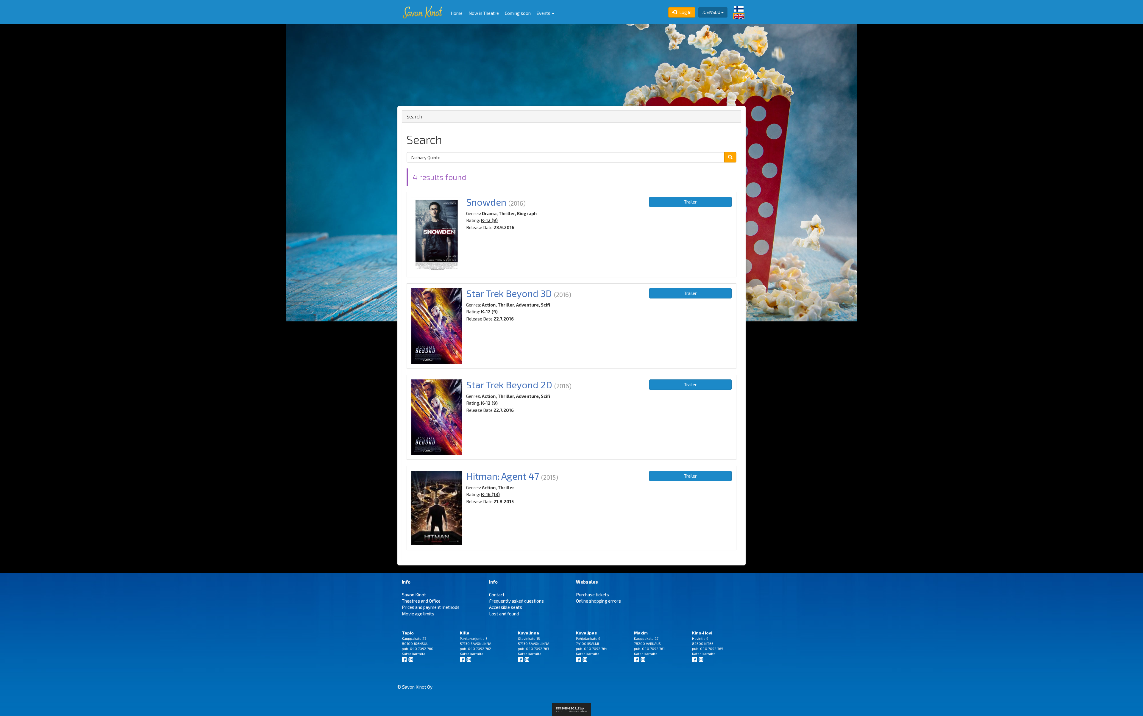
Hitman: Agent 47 (502, 475)
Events (544, 13)
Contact (497, 594)
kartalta (418, 653)
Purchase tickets (592, 594)
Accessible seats (505, 607)
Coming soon (518, 13)
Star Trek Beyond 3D (509, 293)
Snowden (486, 201)
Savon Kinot (414, 594)
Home (457, 13)
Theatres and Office (421, 601)
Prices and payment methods (431, 607)
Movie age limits (418, 613)
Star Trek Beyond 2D (509, 384)
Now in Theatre (484, 13)
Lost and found (504, 613)
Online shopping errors (598, 601)
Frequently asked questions (516, 601)
